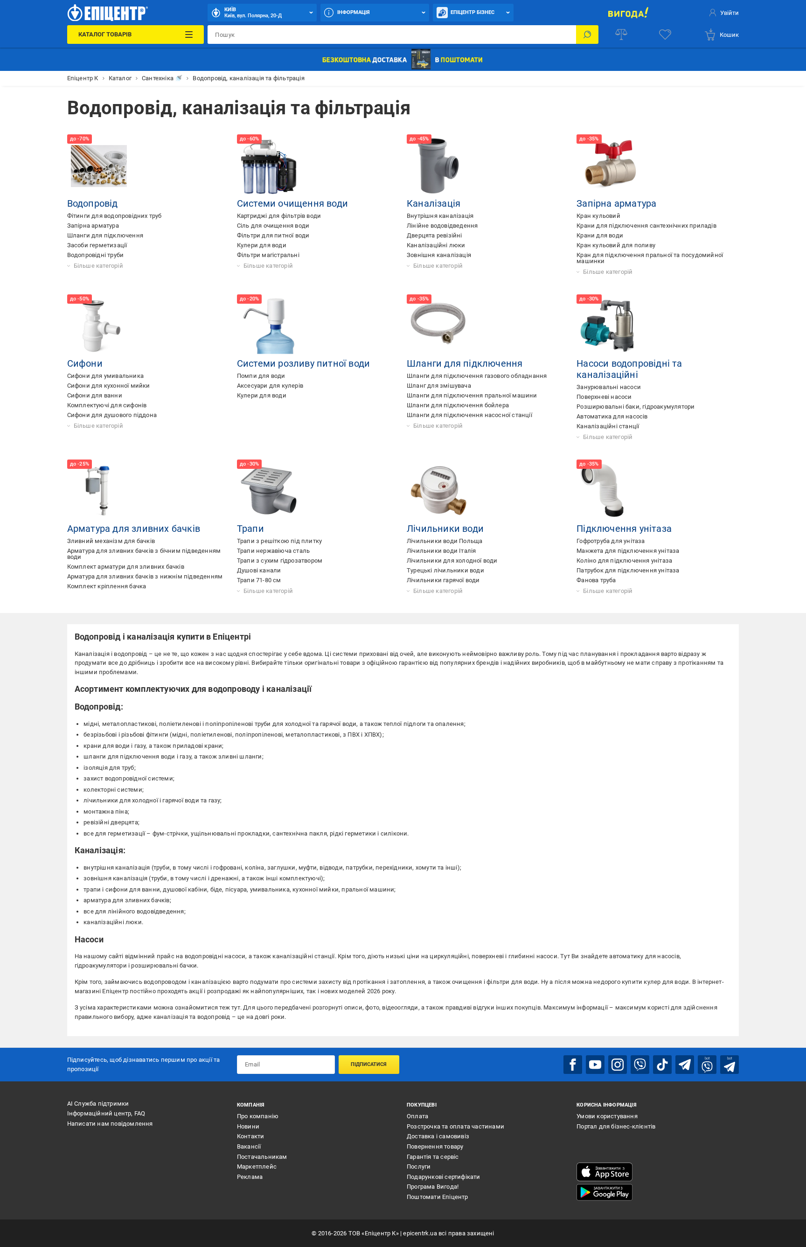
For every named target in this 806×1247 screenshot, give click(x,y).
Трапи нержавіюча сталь (273, 550)
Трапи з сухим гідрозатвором (279, 560)
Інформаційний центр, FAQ (106, 1113)
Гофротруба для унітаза (611, 540)
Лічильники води (445, 528)
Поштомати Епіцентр (437, 1196)
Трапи (250, 528)
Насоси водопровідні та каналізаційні (629, 369)
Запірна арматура (93, 225)
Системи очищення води (292, 203)
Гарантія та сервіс (433, 1156)
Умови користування (607, 1116)
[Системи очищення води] (269, 166)
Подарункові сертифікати (443, 1176)
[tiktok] (662, 1064)
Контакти (250, 1136)
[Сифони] (99, 326)
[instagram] (617, 1064)
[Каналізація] (438, 166)
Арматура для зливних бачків (133, 528)
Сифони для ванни (94, 395)
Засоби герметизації (97, 245)
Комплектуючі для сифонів (107, 405)
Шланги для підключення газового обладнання (477, 375)
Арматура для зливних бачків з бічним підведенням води (144, 553)
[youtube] (595, 1064)
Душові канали (259, 570)
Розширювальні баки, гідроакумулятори (636, 406)
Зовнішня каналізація (439, 254)
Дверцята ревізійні (434, 235)
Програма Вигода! (433, 1186)
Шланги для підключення (105, 235)
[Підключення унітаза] (608, 491)
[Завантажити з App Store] (604, 1172)
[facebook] (572, 1064)
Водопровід (92, 203)
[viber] (640, 1064)
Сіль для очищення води (273, 225)
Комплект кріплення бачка (106, 586)
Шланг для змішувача (439, 385)
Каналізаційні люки (436, 245)
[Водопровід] (99, 166)
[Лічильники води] (438, 491)
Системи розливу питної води (303, 363)
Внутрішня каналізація (440, 215)
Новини (248, 1126)
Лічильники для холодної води (452, 560)
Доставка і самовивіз (438, 1136)
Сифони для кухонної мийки (108, 385)
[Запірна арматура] (608, 166)
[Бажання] (665, 34)
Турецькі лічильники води (445, 570)
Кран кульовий (598, 215)
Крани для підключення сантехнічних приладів (646, 225)
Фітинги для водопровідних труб (114, 215)
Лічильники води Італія (441, 550)
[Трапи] (269, 491)
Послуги (419, 1166)
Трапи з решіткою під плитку (279, 540)
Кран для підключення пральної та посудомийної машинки (650, 258)
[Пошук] (587, 34)
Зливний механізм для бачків (111, 540)
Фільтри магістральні (268, 254)
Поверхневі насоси (604, 396)
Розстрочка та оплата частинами (455, 1126)
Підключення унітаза (624, 528)
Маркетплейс (257, 1166)
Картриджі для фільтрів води (279, 215)
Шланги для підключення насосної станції (469, 414)
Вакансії (249, 1146)
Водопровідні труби (95, 254)
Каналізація (433, 203)
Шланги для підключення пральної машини (472, 395)
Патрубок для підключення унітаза (628, 570)
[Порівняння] (621, 34)
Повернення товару (435, 1146)
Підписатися (369, 1064)
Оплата (417, 1116)
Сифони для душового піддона (112, 414)
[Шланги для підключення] (438, 326)
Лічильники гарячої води (443, 580)
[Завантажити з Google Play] (604, 1192)
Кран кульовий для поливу (616, 245)
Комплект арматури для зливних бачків (125, 566)
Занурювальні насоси (609, 386)
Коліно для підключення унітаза (624, 560)
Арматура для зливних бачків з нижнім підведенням (145, 576)
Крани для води (600, 235)
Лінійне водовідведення (442, 225)
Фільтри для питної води (273, 235)
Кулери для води (261, 245)
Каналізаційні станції (608, 426)
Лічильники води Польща (444, 540)
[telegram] (684, 1064)
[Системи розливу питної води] (269, 326)
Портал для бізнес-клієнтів (616, 1126)
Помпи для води (261, 375)
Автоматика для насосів (612, 416)
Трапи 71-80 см (259, 580)
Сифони (85, 363)
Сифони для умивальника (105, 375)
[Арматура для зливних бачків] (99, 491)
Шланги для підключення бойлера (458, 405)
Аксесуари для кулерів (270, 385)
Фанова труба (596, 580)
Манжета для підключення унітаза (628, 550)
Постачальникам (262, 1156)
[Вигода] (628, 12)
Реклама (250, 1176)
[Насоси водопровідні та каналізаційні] (608, 326)
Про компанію (257, 1116)
